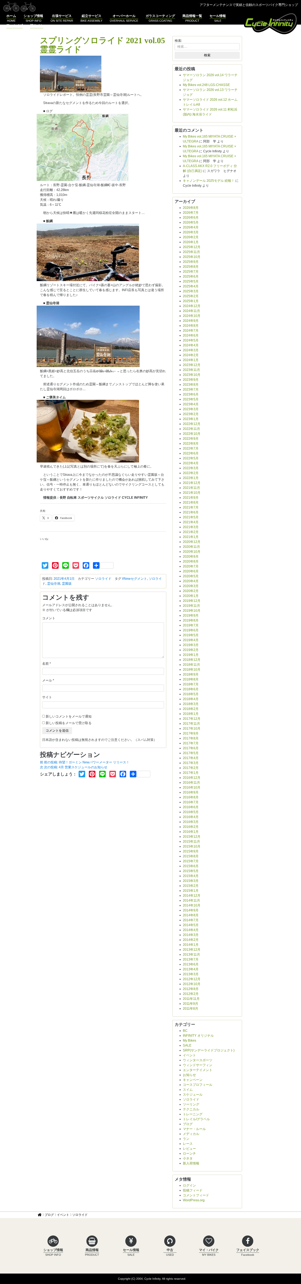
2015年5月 (191, 871)
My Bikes (189, 1040)
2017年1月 (191, 772)
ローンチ (189, 1153)
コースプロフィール (197, 1084)
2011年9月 (190, 1003)
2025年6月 (191, 276)
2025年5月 (191, 281)
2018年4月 (191, 699)
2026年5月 (191, 222)
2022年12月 (191, 424)
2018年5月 (191, 694)
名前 (45, 663)
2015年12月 (191, 836)
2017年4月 (191, 758)
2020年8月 (191, 561)
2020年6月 (191, 571)
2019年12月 (191, 600)
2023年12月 (191, 365)
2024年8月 (191, 325)
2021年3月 (191, 527)
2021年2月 (191, 532)
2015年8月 (191, 856)
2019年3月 (191, 645)
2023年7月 (191, 389)
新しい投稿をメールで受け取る (69, 723)
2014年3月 (191, 935)
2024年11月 (191, 311)
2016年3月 (191, 822)
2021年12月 (191, 483)
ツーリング (191, 1104)
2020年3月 (191, 586)
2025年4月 (191, 286)
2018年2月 (191, 709)
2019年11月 (191, 605)
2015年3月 (191, 881)
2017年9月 (191, 733)
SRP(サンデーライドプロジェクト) (208, 1050)
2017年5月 (191, 753)
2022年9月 (191, 438)
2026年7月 (191, 212)
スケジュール (193, 1094)
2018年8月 (191, 679)
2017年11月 (191, 723)
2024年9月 (191, 320)
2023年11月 (191, 370)
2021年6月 (191, 512)
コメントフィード (196, 1195)
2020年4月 (191, 581)
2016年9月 (191, 792)
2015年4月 (191, 876)
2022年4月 (191, 463)
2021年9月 (191, 497)
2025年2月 (191, 296)
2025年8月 (191, 266)
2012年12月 (191, 979)
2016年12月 (191, 777)
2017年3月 (191, 763)
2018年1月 (191, 713)
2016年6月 (191, 807)
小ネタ (188, 1158)
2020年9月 (191, 556)
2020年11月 (191, 546)
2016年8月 (191, 797)
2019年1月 (191, 655)
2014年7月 (191, 920)
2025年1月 (191, 301)
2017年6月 (191, 748)
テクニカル (191, 1109)
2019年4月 (191, 640)
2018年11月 (191, 664)
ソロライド (103, 578)
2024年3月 (191, 350)
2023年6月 (191, 394)
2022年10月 (191, 433)
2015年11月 (191, 841)
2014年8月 (191, 915)
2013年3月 (191, 974)
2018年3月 (191, 704)
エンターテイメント (197, 1070)
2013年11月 (191, 954)
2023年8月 (191, 384)
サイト (47, 697)
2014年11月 (191, 900)
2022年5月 (191, 458)
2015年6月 (191, 866)
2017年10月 (191, 728)
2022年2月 (191, 473)
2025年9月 (191, 261)
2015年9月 (191, 851)
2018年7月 (191, 684)
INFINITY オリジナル (198, 1035)
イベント (189, 1055)
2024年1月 (191, 360)
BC (185, 1030)
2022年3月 (191, 468)
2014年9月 (191, 910)
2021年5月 (191, 517)
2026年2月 (191, 237)
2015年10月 (191, 846)
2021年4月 (191, 522)
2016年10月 (191, 787)
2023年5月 (191, 399)
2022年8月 (191, 443)
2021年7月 (191, 507)
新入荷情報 (191, 1163)
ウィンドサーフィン (197, 1065)
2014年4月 (191, 930)
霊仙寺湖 (53, 583)
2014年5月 (191, 925)
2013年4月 (191, 969)
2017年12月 (191, 718)
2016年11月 (191, 782)
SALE (187, 1045)
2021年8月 (191, 502)
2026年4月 (191, 227)
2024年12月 (191, 306)
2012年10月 (191, 984)
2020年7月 (191, 566)
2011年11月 (191, 998)
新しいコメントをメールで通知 (69, 716)
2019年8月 (191, 620)
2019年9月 (191, 615)
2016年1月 (191, 831)
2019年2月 (191, 650)
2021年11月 (191, 487)
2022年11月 (191, 429)
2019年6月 (191, 630)
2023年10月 (191, 374)
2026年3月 (191, 232)
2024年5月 (191, 340)
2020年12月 (191, 542)
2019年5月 (191, 635)
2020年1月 (191, 596)
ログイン (189, 1185)
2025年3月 (191, 291)
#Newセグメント (134, 578)
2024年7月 (191, 330)
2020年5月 (191, 576)
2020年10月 (191, 551)
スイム (188, 1089)
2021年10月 (191, 492)
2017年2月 (191, 768)
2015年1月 (191, 890)
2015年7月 (191, 861)
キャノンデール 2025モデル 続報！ (208, 180)
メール (47, 680)
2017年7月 (191, 743)
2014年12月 (191, 895)
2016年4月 (191, 817)
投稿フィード (193, 1190)
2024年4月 (191, 345)
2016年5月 (191, 812)
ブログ (188, 1124)
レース (188, 1143)
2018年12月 (191, 659)
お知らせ (189, 1075)
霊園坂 (67, 583)
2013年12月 (191, 949)
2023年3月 (191, 409)
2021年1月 (191, 537)
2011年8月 (190, 1008)
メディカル (191, 1134)
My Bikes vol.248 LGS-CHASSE (206, 85)
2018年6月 (191, 689)
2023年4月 (191, 404)
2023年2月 (191, 414)
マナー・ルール (194, 1129)
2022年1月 (191, 478)
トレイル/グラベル (196, 1119)
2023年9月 (191, 379)
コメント (48, 618)
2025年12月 (191, 247)
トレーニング (193, 1114)
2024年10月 (191, 316)
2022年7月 (191, 448)
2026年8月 (191, 207)
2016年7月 (191, 802)
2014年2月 (191, 940)
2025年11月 (191, 252)
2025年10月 (191, 257)
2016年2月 (191, 826)
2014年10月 (191, 905)
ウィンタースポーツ (197, 1060)
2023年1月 (191, 419)
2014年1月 (191, 944)
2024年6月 (191, 335)
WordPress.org (194, 1200)
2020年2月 (191, 591)
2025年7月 (191, 271)
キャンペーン (193, 1080)
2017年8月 (191, 738)
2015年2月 (191, 885)
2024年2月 (191, 355)
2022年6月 (191, 453)
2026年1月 (191, 242)
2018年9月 (191, 674)
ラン (186, 1138)
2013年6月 (191, 964)
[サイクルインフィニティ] (271, 23)
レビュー (189, 1148)
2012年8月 (191, 989)
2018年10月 (191, 669)
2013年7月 (191, 959)
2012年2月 (191, 994)
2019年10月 (191, 610)
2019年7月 (191, 625)
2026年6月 (191, 217)
